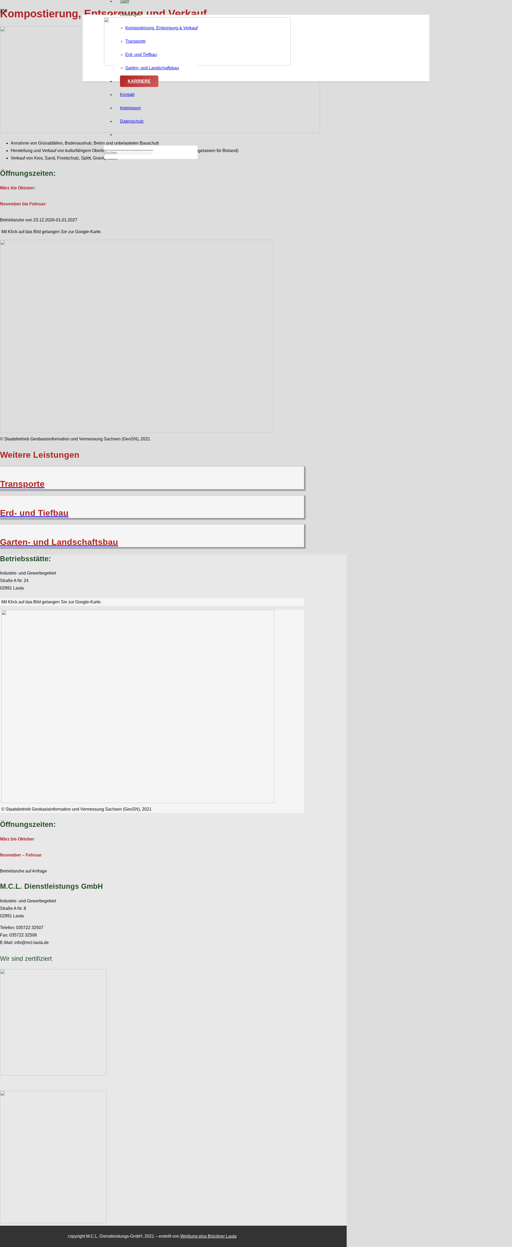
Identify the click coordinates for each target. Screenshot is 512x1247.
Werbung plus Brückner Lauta (208, 1236)
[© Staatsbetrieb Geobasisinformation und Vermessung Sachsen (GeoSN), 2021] (136, 431)
